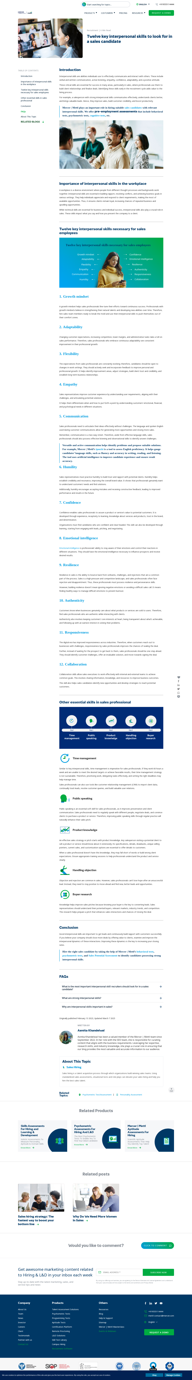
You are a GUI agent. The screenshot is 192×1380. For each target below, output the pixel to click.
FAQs (23, 111)
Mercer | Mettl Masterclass (111, 1326)
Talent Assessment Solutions (65, 1309)
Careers (21, 1326)
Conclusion (26, 106)
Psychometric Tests (61, 1313)
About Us (22, 1309)
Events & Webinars (107, 1331)
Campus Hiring (58, 1344)
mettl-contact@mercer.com (161, 1315)
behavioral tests (145, 951)
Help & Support (106, 1318)
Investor (22, 1322)
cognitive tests (97, 115)
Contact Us (23, 1344)
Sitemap (102, 1322)
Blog (101, 1313)
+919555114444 (166, 4)
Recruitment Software (62, 1348)
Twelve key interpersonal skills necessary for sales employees (35, 91)
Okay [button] (154, 1375)
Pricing (123, 13)
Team (20, 1313)
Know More (26, 1147)
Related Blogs (30, 121)
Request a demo (161, 13)
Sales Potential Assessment (103, 955)
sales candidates (133, 107)
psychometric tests (72, 955)
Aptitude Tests (58, 1322)
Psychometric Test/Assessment (97, 1094)
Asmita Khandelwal (91, 1030)
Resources (137, 13)
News (20, 1318)
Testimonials (24, 1335)
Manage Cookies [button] (173, 1375)
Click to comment (155, 1245)
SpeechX (99, 449)
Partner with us (25, 1340)
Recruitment (92, 30)
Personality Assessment (131, 1094)
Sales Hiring (73, 1067)
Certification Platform (62, 1326)
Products (89, 13)
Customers (107, 13)
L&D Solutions (58, 1335)
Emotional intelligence (69, 548)
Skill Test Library (59, 1340)
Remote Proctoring (61, 1331)
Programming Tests (61, 1318)
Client (20, 1331)
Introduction (26, 76)
